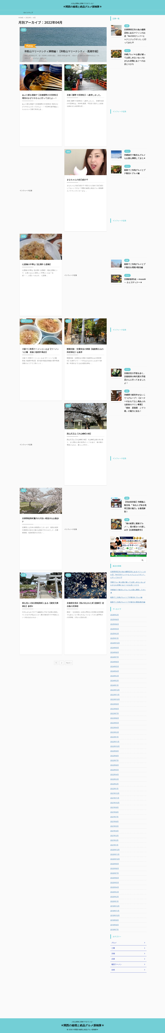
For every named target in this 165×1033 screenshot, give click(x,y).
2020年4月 (114, 887)
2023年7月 (114, 713)
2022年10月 (115, 746)
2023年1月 (114, 737)
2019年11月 (114, 911)
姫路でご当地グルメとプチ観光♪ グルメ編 (126, 597)
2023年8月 (114, 709)
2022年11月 (114, 742)
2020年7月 (114, 873)
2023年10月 (115, 699)
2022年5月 (114, 770)
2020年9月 (114, 864)
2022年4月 (114, 774)
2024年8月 (114, 652)
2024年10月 (115, 643)
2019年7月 (114, 929)
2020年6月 (114, 878)
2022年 (28, 18)
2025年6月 (114, 624)
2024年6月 (114, 662)
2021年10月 (114, 803)
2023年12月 (115, 690)
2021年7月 (114, 817)
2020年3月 (114, 892)
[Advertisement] (41, 169)
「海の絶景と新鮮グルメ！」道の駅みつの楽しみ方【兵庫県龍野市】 (134, 526)
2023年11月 (114, 695)
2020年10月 (115, 859)
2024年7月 (114, 657)
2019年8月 (114, 925)
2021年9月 (114, 807)
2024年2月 (114, 680)
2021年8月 (114, 812)
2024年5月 (114, 666)
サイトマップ (28, 12)
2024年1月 (114, 685)
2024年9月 (114, 648)
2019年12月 (114, 906)
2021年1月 (114, 845)
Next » (69, 663)
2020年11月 (114, 854)
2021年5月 (114, 826)
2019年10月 (115, 915)
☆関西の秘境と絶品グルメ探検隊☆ (82, 6)
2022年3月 (114, 779)
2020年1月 (114, 901)
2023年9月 (114, 704)
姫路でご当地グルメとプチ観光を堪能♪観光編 (127, 602)
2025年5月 (114, 629)
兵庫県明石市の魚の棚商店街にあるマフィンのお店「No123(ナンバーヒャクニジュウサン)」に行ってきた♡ (135, 36)
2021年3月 (114, 835)
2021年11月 (114, 798)
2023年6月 (114, 718)
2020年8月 (114, 868)
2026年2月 (114, 615)
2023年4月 (114, 727)
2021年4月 (114, 831)
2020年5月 (114, 882)
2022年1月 (114, 789)
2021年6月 (114, 821)
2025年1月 (114, 638)
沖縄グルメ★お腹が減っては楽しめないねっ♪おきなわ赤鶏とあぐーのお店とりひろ (127, 583)
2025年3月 (114, 633)
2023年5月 (114, 723)
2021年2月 (114, 840)
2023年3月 (114, 732)
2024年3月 (114, 676)
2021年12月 (114, 793)
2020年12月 (115, 850)
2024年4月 (114, 671)
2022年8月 (114, 756)
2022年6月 (114, 765)
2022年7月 (114, 760)
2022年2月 (114, 784)
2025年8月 (114, 619)
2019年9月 (114, 920)
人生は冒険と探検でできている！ (82, 1022)
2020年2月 (114, 897)
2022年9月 (114, 751)
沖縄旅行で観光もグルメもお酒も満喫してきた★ (128, 591)
